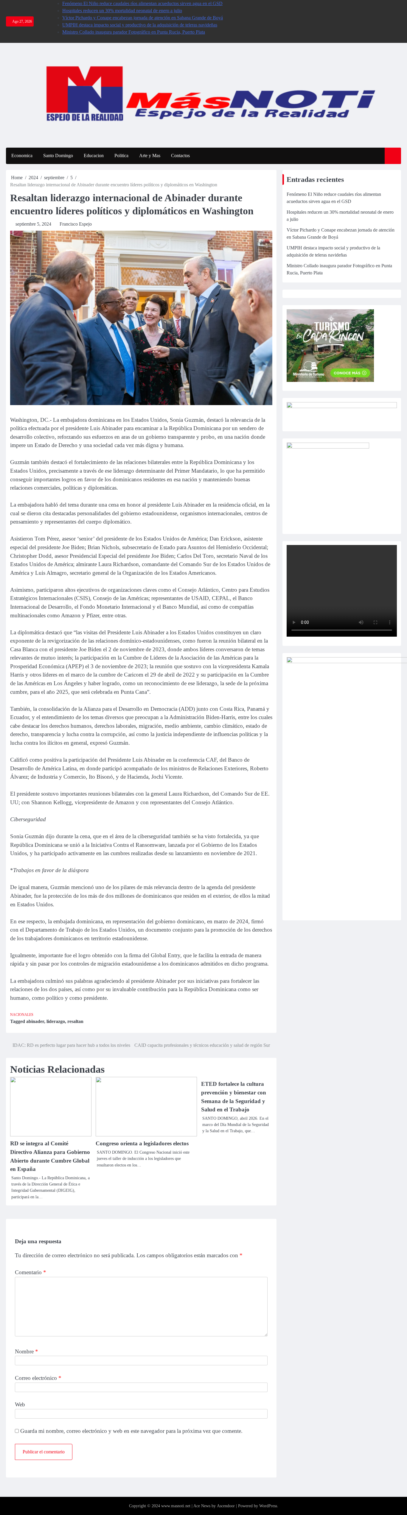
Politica (121, 155)
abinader (35, 1021)
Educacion (94, 155)
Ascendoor (226, 1506)
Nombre (26, 1351)
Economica (21, 155)
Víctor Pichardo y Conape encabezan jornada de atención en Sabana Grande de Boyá (142, 17)
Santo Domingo (58, 155)
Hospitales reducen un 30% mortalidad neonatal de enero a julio (122, 10)
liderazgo (55, 1021)
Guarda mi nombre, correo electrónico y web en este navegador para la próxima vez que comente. (131, 1431)
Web (20, 1404)
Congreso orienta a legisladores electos (142, 1143)
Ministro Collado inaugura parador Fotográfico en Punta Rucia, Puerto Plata (133, 32)
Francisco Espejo (76, 224)
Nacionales (21, 1015)
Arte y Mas (149, 155)
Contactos (180, 155)
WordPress (268, 1506)
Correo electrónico (38, 1378)
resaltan (75, 1021)
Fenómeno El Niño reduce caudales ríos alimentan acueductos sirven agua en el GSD (142, 3)
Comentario (30, 1272)
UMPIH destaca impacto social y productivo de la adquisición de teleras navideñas (139, 24)
